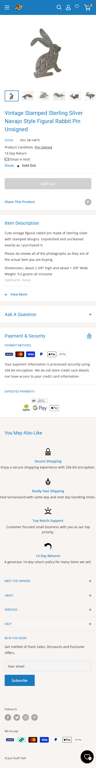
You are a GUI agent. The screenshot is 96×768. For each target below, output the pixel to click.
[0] (87, 7)
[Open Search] (59, 7)
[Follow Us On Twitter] (17, 717)
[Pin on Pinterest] (88, 202)
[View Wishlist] (77, 8)
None (9, 140)
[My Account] (68, 7)
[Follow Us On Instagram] (25, 717)
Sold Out (48, 183)
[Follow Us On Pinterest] (34, 717)
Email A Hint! (20, 159)
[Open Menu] (7, 7)
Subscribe (20, 680)
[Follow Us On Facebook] (8, 717)
